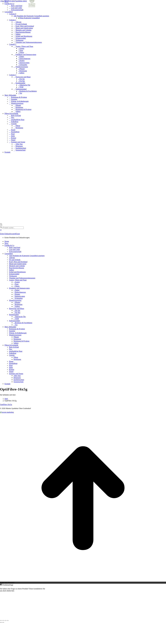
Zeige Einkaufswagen (8, 234)
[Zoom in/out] (8, 620)
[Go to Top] (83, 581)
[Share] (3, 620)
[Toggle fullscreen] (5, 620)
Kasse (18, 234)
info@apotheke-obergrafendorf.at (23, 1)
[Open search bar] (1, 225)
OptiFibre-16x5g (6, 405)
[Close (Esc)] (1, 620)
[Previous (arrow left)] (1, 622)
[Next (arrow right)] (3, 622)
